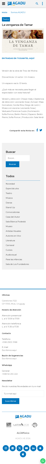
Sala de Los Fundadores (17, 264)
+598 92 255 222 (10, 374)
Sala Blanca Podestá (16, 221)
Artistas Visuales (13, 231)
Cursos (9, 250)
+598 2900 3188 (9, 342)
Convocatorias (13, 212)
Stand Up (10, 207)
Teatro (6, 19)
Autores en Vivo (13, 236)
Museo (9, 226)
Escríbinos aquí (9, 350)
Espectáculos (12, 188)
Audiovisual (11, 254)
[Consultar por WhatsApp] (42, 460)
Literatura (10, 240)
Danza (9, 202)
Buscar (12, 164)
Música (9, 198)
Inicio (4, 12)
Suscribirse (10, 401)
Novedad (10, 184)
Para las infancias (14, 259)
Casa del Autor (13, 217)
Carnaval (10, 245)
